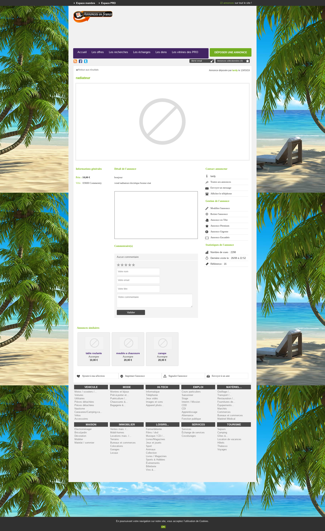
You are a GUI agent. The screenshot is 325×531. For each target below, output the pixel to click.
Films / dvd (152, 432)
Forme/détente (154, 429)
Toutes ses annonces (220, 182)
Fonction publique (191, 418)
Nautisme (79, 408)
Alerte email (196, 61)
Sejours (221, 429)
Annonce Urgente (219, 231)
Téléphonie (152, 395)
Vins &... (151, 469)
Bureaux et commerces (230, 415)
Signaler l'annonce (178, 376)
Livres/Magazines (155, 439)
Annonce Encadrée (220, 237)
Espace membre (85, 3)
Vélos (77, 415)
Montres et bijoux (119, 391)
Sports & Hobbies (155, 459)
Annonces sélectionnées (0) (230, 61)
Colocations (116, 446)
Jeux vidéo (152, 398)
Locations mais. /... (120, 435)
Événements (153, 463)
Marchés (222, 408)
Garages (114, 449)
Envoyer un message (220, 187)
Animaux (151, 449)
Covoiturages (189, 435)
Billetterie (151, 466)
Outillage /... (224, 391)
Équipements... (225, 405)
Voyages (222, 449)
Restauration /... (226, 398)
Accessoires (81, 418)
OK (163, 527)
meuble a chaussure (128, 353)
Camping (222, 432)
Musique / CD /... (155, 435)
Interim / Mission (191, 401)
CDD (184, 405)
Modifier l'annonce (220, 208)
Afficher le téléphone (221, 193)
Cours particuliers (191, 391)
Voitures (78, 395)
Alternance (187, 415)
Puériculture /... (118, 398)
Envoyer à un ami (221, 376)
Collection (151, 452)
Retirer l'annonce (219, 214)
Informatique (152, 391)
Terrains (114, 439)
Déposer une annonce (230, 52)
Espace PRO (108, 3)
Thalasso (222, 446)
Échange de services (193, 432)
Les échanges (141, 52)
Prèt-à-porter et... (119, 395)
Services (186, 429)
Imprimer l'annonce (135, 376)
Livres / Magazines (156, 456)
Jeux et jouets (153, 442)
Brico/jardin (80, 432)
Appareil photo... (155, 405)
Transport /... (224, 395)
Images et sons (154, 401)
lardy (235, 70)
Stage (185, 398)
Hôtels (220, 442)
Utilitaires (79, 398)
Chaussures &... (119, 401)
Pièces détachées (84, 401)
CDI (184, 408)
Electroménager (83, 429)
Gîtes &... (222, 435)
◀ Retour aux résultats (87, 69)
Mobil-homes (117, 432)
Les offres (98, 52)
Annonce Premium (219, 225)
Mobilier (78, 439)
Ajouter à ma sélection (93, 376)
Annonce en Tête (219, 220)
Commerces (224, 412)
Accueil (82, 52)
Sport (149, 446)
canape (162, 353)
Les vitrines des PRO (185, 52)
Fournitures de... (226, 401)
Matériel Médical (226, 418)
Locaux (114, 452)
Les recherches (118, 52)
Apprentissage (189, 412)
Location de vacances (229, 439)
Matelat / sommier (84, 442)
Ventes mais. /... (119, 429)
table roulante (94, 353)
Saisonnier (187, 395)
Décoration (80, 435)
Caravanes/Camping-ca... (88, 412)
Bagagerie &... (118, 405)
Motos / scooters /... (85, 391)
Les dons (161, 52)
